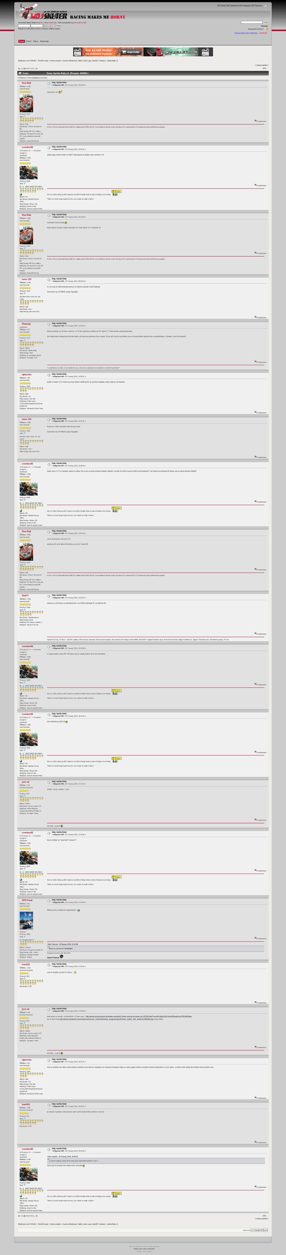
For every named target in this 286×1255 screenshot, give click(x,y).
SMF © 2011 (142, 1246)
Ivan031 (26, 964)
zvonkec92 (27, 147)
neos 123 (26, 279)
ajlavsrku (26, 374)
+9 (28, 378)
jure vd (25, 782)
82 (37, 68)
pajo (89, 61)
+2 (28, 904)
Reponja (26, 323)
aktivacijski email (79, 22)
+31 (28, 86)
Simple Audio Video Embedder (144, 1249)
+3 (28, 785)
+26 (28, 158)
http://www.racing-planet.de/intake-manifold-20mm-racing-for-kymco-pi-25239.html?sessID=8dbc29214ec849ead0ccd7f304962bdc (139, 1016)
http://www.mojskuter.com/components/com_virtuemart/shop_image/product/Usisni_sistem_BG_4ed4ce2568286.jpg (106, 1019)
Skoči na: (246, 1230)
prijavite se (41, 22)
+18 (28, 282)
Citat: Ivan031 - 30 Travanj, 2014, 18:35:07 (63, 1156)
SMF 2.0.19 (133, 1246)
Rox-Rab (26, 83)
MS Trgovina (257, 6)
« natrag (258, 65)
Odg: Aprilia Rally (59, 82)
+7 (28, 329)
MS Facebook (232, 6)
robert (85, 61)
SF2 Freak (27, 900)
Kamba (101, 61)
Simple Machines (153, 1246)
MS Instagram (244, 6)
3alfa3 (80, 61)
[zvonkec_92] (21, 195)
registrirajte (53, 22)
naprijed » (264, 65)
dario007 (95, 61)
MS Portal (221, 6)
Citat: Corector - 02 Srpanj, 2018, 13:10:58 (63, 944)
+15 (28, 599)
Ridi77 (25, 595)
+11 (28, 968)
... (35, 68)
